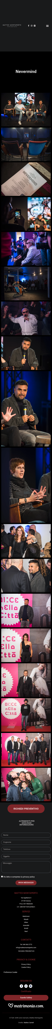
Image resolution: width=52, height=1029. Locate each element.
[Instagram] (32, 26)
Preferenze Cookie (10, 972)
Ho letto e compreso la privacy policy (19, 877)
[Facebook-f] (29, 26)
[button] (47, 26)
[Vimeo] (35, 26)
